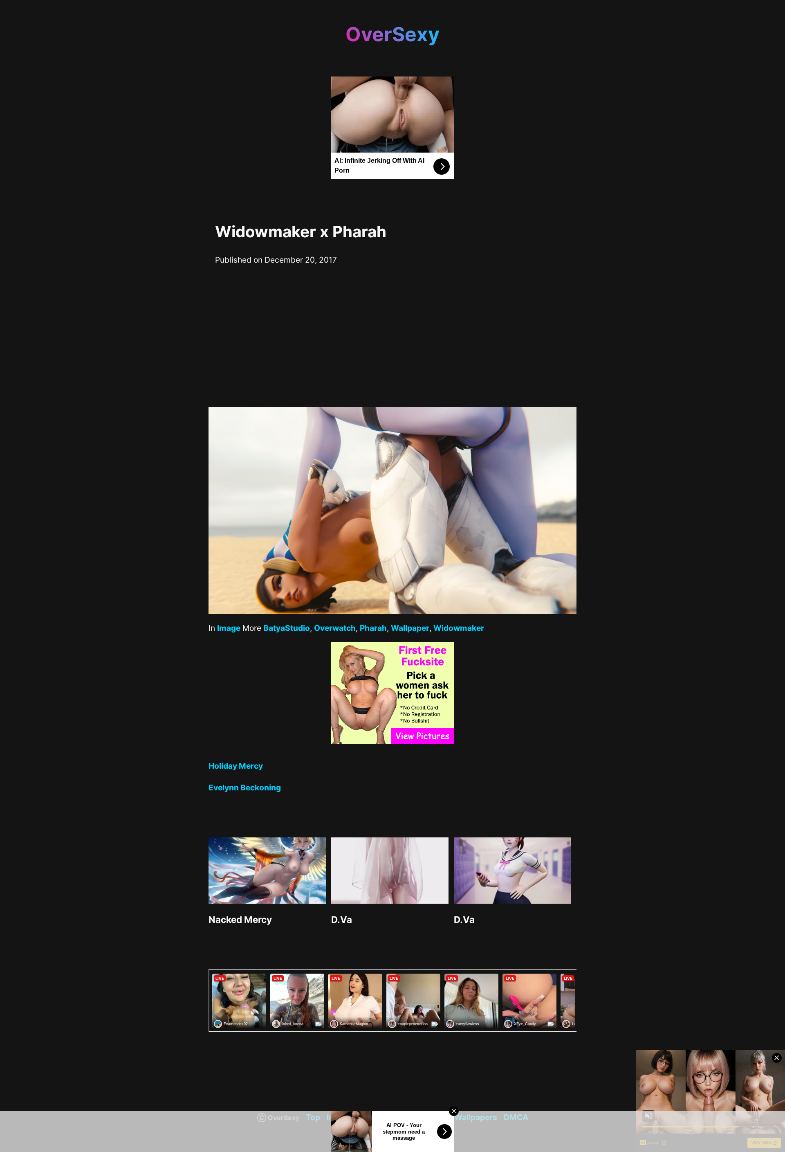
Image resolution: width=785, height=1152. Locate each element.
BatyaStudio (286, 628)
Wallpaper (410, 628)
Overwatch (335, 628)
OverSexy (392, 34)
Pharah (373, 628)
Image (228, 628)
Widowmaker (458, 628)
